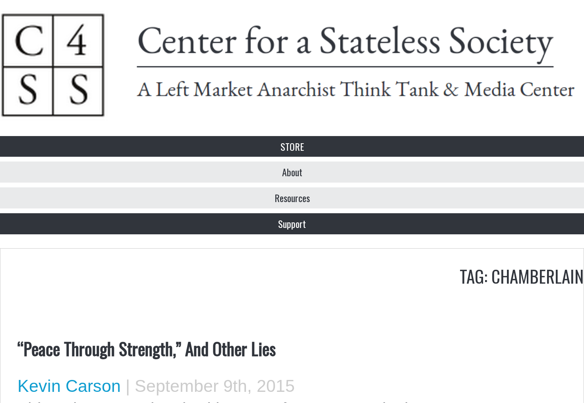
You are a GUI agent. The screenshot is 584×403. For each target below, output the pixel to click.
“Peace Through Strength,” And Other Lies (146, 348)
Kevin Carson (69, 385)
